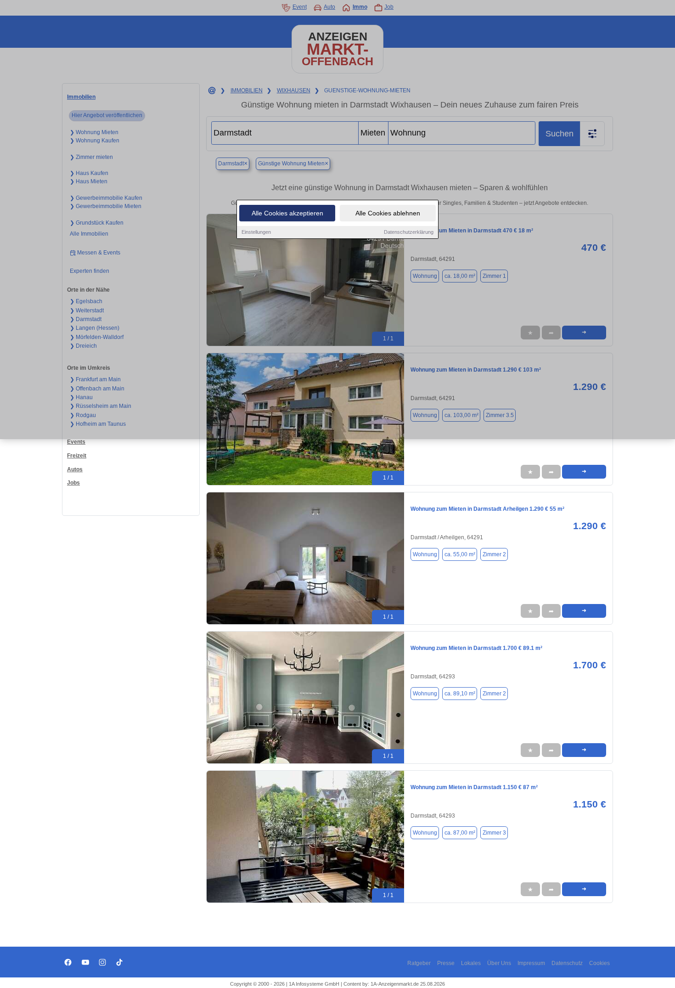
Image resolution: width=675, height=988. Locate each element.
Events (76, 442)
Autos (75, 469)
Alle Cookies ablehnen (387, 213)
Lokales (471, 963)
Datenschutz (567, 963)
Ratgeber (419, 963)
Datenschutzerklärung (408, 232)
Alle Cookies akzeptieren (287, 213)
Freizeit (76, 455)
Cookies (599, 963)
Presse (446, 963)
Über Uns (499, 963)
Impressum (531, 963)
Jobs (73, 483)
